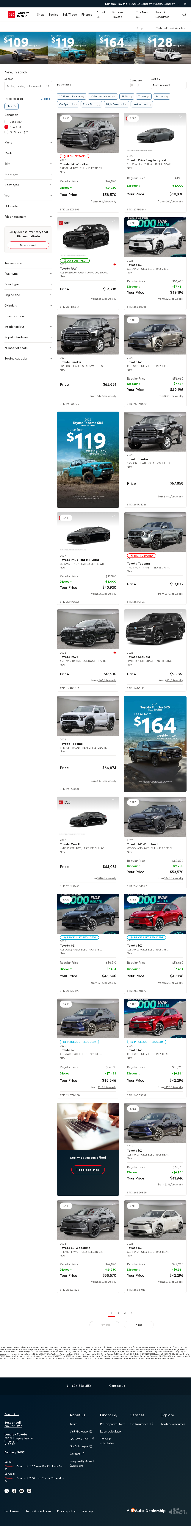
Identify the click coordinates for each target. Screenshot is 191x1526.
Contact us (11, 1414)
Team (73, 1424)
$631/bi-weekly (174, 680)
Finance (86, 14)
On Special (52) (19, 132)
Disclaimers (12, 1511)
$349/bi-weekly (173, 878)
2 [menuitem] (118, 1312)
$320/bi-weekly (173, 298)
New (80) (15, 127)
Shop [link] (140, 28)
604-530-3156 (13, 1426)
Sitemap (87, 1511)
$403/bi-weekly (106, 680)
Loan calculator (111, 1431)
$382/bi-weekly (106, 201)
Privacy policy (66, 1511)
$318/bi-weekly (107, 982)
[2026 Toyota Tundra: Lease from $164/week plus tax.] (155, 744)
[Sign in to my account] (185, 3)
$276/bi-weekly (173, 1087)
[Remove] (15, 106)
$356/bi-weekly (106, 298)
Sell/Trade (70, 14)
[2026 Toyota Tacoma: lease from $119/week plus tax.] (88, 460)
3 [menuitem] (125, 1312)
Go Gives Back (79, 1439)
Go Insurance (139, 1424)
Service (53, 14)
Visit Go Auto (79, 1431)
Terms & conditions (38, 1511)
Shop (40, 14)
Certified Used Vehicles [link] (170, 28)
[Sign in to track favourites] (114, 117)
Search (8, 78)
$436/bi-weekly (106, 781)
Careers (75, 1454)
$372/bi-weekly (174, 593)
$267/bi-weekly (173, 201)
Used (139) (16, 121)
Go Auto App (79, 1446)
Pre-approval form (112, 1424)
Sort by (155, 78)
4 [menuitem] (131, 1312)
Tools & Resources (173, 1424)
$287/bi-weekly (106, 878)
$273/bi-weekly (174, 1184)
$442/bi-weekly (173, 496)
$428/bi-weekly (106, 396)
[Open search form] (184, 14)
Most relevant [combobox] (161, 85)
